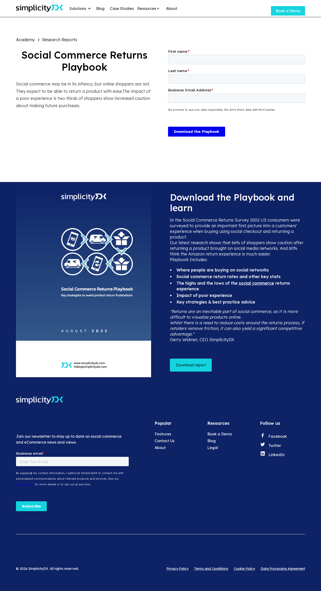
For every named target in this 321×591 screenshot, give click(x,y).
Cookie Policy (244, 569)
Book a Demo (288, 10)
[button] (81, 8)
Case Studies (122, 8)
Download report (191, 365)
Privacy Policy (177, 569)
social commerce (256, 283)
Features (163, 434)
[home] (39, 8)
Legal (212, 447)
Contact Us (164, 440)
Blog (100, 8)
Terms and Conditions (211, 569)
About (171, 8)
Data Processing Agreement (283, 569)
